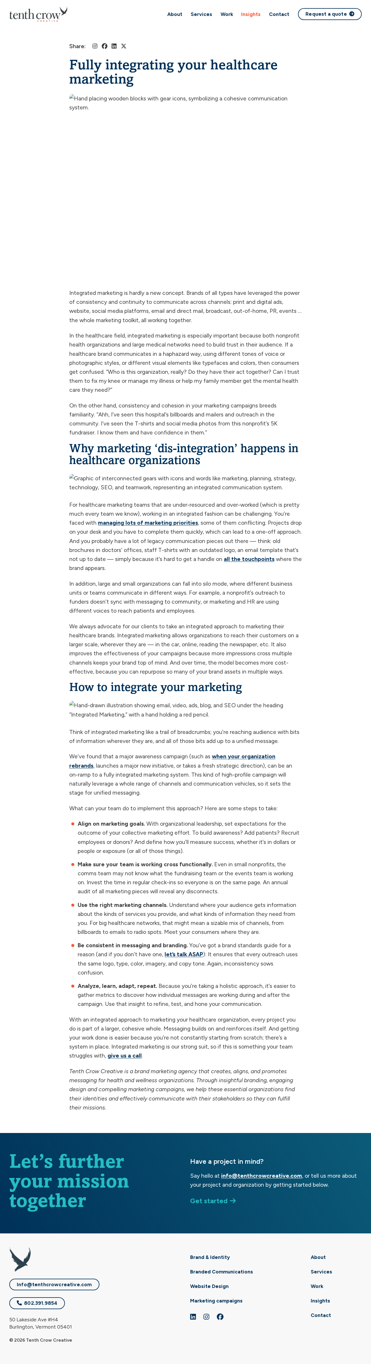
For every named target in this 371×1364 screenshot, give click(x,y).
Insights (251, 14)
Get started (209, 1201)
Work (227, 14)
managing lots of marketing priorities (148, 522)
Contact (279, 14)
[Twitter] (123, 46)
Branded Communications (221, 1272)
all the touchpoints (249, 559)
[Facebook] (104, 46)
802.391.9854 (40, 1303)
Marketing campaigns (216, 1301)
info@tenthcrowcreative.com (261, 1175)
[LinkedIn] (114, 46)
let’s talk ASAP (184, 954)
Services (201, 14)
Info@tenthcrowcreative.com (54, 1284)
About (174, 14)
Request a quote (326, 14)
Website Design (209, 1286)
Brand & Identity (210, 1257)
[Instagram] (94, 46)
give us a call (125, 1055)
